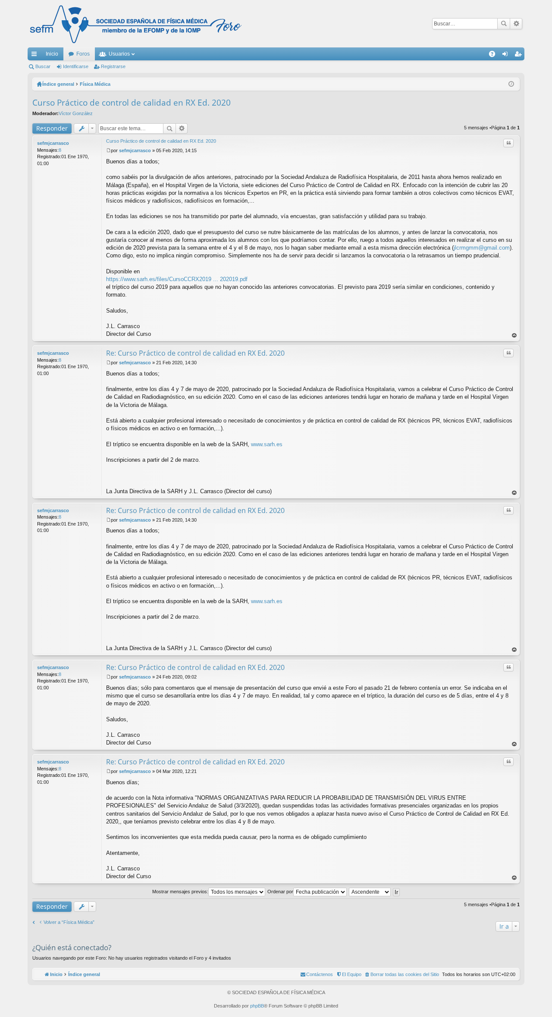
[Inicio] (136, 23)
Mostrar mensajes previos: (180, 891)
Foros (83, 54)
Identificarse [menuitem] (506, 55)
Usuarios (119, 54)
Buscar (503, 24)
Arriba (514, 335)
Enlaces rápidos (36, 55)
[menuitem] (401, 974)
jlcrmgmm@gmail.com (482, 247)
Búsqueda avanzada (516, 24)
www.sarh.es (266, 444)
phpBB (257, 1005)
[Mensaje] (108, 150)
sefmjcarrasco (53, 143)
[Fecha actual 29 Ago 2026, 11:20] (511, 84)
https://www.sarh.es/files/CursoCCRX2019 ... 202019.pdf (177, 279)
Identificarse (75, 66)
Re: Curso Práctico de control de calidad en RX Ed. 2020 (195, 353)
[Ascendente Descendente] (370, 891)
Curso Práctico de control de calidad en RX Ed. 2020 (131, 102)
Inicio (52, 54)
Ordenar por (280, 891)
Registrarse (113, 66)
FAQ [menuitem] (495, 55)
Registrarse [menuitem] (519, 55)
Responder (52, 128)
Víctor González (76, 113)
